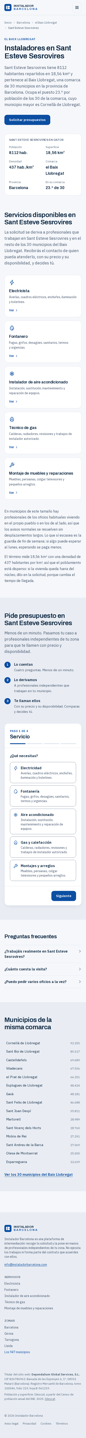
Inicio (8, 22)
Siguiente (63, 896)
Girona (8, 1334)
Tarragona (11, 1340)
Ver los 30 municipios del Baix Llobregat (38, 1174)
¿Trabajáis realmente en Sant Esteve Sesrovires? (36, 954)
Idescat (50, 1399)
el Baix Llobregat (46, 22)
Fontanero (11, 1290)
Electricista (12, 1284)
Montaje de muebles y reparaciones (28, 1308)
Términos (62, 1423)
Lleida (8, 1346)
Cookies (46, 1423)
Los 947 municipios (17, 1352)
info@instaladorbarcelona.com (25, 1265)
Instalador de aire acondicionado (27, 1296)
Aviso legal (11, 1423)
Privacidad (29, 1423)
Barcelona (23, 22)
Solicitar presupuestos (27, 120)
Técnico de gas (14, 1302)
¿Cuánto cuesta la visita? (25, 969)
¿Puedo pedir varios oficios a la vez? (35, 981)
